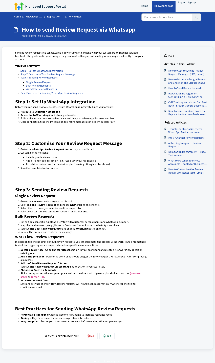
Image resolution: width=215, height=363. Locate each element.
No (92, 336)
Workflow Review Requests (41, 89)
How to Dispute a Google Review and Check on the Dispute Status (186, 81)
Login (181, 2)
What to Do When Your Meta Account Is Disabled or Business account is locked (186, 162)
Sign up (191, 2)
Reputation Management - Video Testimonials (187, 153)
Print (171, 56)
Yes (109, 336)
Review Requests (78, 16)
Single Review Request (39, 82)
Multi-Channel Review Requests (186, 137)
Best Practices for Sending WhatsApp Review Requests (51, 93)
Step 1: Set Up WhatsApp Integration (41, 70)
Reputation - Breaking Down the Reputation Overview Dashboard (187, 112)
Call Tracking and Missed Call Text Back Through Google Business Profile (187, 103)
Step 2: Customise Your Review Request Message (47, 74)
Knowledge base (163, 5)
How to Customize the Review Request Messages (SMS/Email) (186, 72)
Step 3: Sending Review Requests (39, 77)
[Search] (196, 17)
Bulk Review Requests (38, 85)
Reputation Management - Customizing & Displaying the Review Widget (185, 95)
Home (144, 5)
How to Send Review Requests (185, 88)
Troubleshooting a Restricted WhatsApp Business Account (185, 130)
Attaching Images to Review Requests (184, 144)
